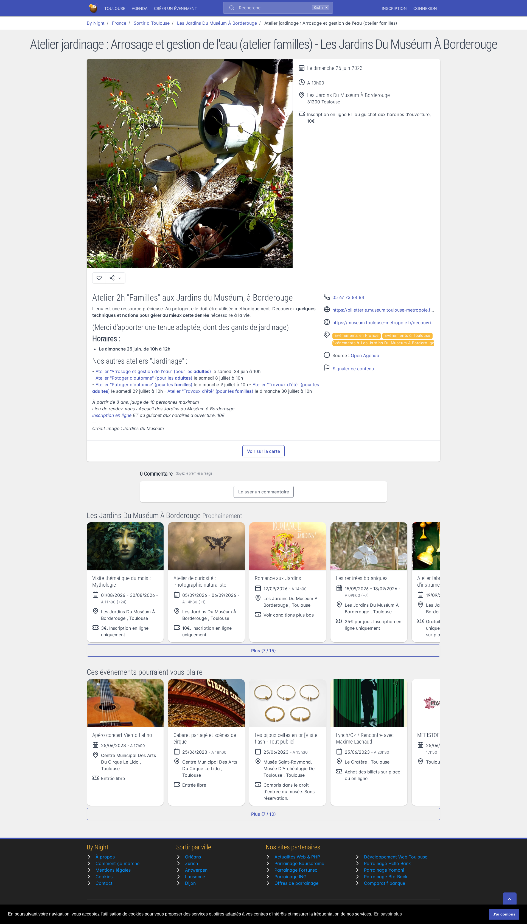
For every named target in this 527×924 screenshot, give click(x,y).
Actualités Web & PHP (297, 857)
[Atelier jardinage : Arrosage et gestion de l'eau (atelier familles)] (190, 163)
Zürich (191, 863)
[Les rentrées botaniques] (368, 546)
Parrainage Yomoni (384, 870)
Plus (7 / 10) (263, 814)
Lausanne (195, 876)
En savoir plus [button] (388, 914)
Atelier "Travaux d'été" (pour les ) (210, 391)
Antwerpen (196, 870)
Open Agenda (365, 355)
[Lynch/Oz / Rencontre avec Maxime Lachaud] (368, 703)
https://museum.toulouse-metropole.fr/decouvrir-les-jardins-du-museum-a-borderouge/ (423, 322)
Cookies (104, 876)
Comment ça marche (117, 863)
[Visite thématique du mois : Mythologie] (125, 546)
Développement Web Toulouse (395, 857)
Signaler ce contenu (353, 368)
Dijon (190, 883)
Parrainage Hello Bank (387, 863)
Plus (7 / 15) (263, 650)
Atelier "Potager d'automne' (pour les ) (144, 384)
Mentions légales (113, 870)
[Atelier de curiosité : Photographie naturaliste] (206, 546)
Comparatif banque (384, 883)
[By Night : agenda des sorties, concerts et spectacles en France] (94, 8)
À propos (105, 857)
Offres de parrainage (296, 883)
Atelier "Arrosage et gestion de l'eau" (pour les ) (153, 371)
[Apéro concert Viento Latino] (125, 703)
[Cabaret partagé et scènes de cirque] (206, 703)
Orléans (193, 857)
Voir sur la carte (263, 451)
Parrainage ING (290, 876)
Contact (104, 883)
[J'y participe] (99, 277)
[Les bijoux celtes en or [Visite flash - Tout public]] (287, 703)
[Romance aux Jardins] (287, 546)
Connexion (425, 8)
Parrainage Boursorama (299, 863)
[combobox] (278, 8)
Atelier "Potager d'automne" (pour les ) (144, 378)
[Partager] (115, 277)
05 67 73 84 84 (348, 297)
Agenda (139, 8)
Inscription (394, 8)
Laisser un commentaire (263, 492)
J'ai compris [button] (504, 914)
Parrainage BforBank (386, 876)
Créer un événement (175, 8)
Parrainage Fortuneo (296, 870)
